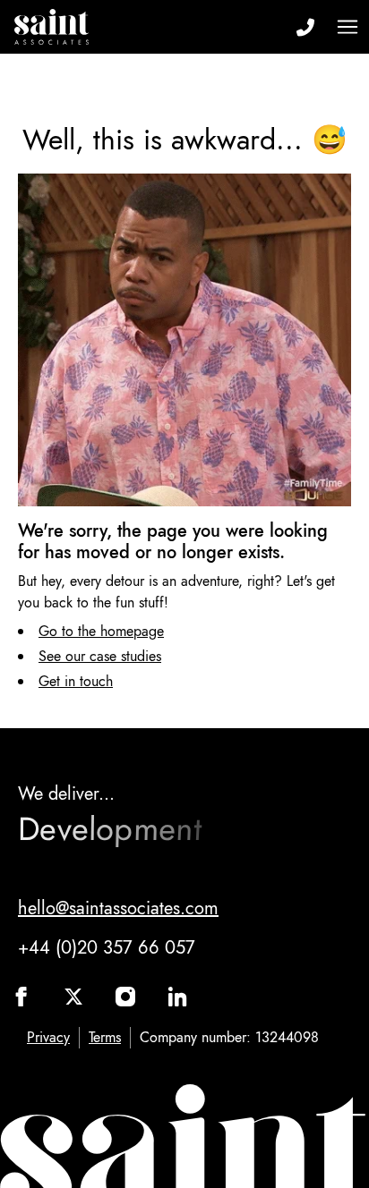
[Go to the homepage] (51, 27)
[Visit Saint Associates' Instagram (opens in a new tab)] (125, 996)
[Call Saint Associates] (304, 26)
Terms (105, 1037)
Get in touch (76, 681)
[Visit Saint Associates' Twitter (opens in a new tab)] (73, 996)
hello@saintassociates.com (118, 908)
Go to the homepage (101, 631)
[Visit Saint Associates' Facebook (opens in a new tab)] (21, 996)
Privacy (48, 1037)
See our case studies (100, 656)
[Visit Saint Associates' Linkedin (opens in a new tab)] (177, 996)
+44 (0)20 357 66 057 (106, 948)
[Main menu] (347, 26)
